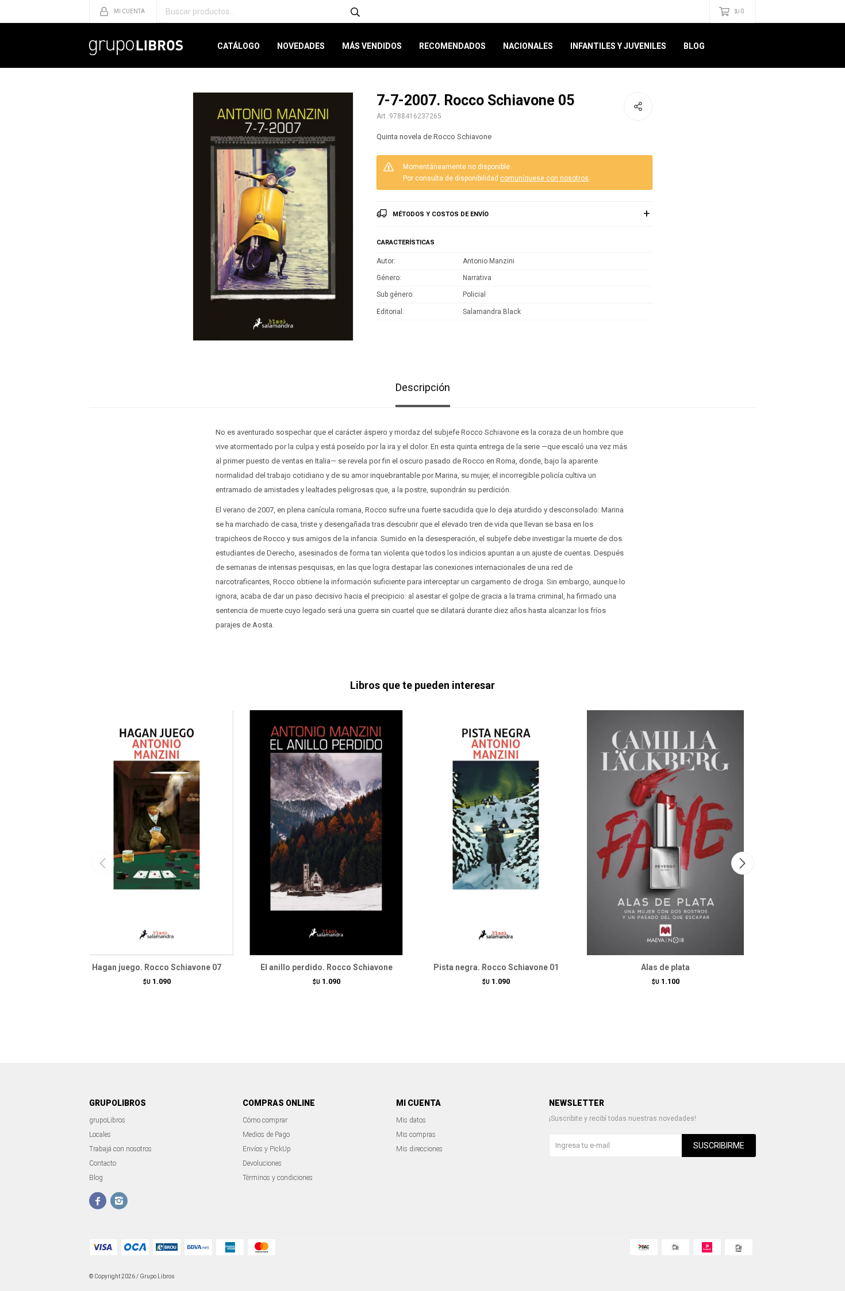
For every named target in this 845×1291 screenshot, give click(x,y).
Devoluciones (262, 1163)
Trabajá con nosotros (120, 1149)
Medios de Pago (266, 1135)
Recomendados (452, 46)
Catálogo (238, 46)
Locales (100, 1135)
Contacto (102, 1163)
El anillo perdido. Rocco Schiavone (326, 967)
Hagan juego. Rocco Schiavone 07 (156, 967)
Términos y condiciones (278, 1178)
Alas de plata (665, 967)
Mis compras (416, 1135)
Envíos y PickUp (267, 1149)
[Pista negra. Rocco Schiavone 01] (496, 832)
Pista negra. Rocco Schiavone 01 (496, 967)
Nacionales (528, 46)
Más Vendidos (372, 46)
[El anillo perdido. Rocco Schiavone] (326, 832)
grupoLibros (107, 1120)
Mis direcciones (419, 1149)
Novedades (301, 46)
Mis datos (411, 1120)
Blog (694, 46)
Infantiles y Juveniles (618, 46)
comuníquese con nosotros (544, 178)
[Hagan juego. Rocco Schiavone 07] (157, 832)
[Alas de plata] (665, 832)
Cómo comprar (265, 1120)
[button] (742, 863)
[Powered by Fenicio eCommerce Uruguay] (738, 1276)
